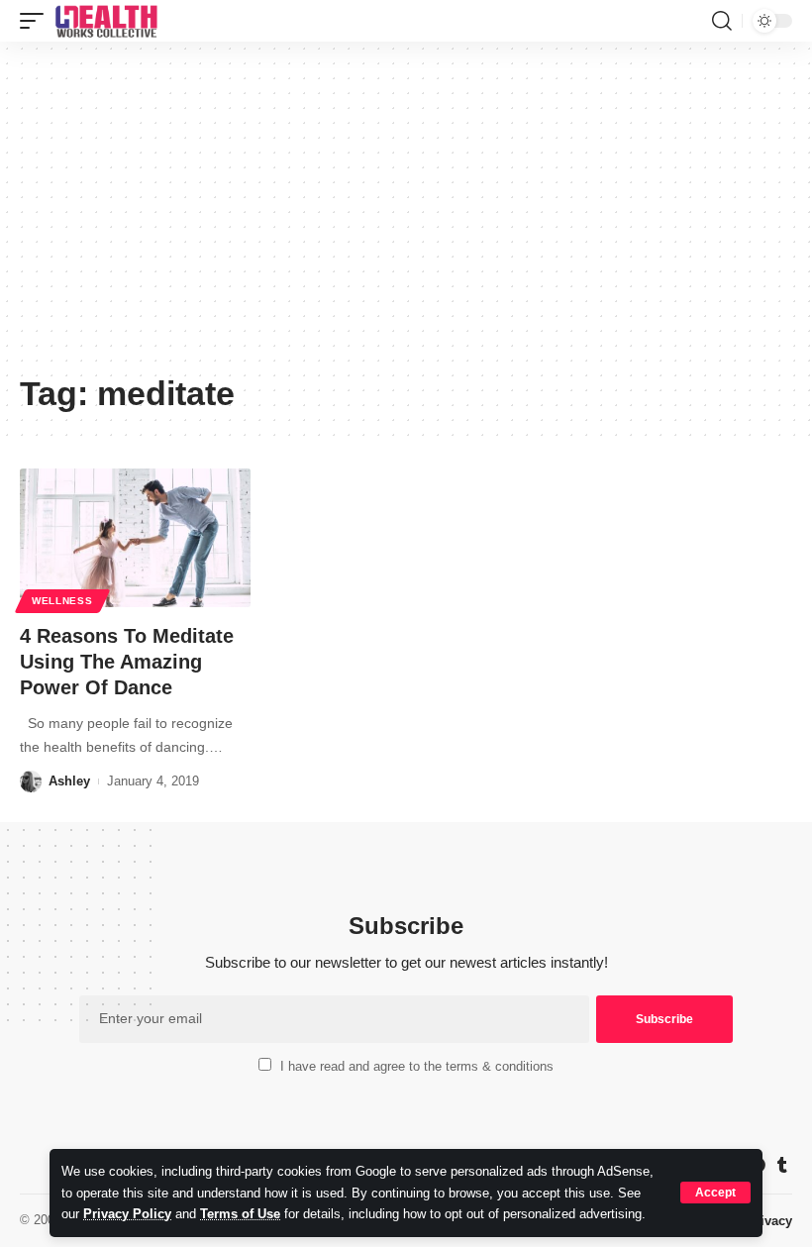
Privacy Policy (127, 1213)
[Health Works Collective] (105, 21)
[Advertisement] (406, 215)
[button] (715, 1192)
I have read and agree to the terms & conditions (417, 1066)
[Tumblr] (782, 1165)
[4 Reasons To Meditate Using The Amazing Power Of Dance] (135, 537)
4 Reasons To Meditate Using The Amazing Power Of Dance (127, 661)
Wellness (62, 600)
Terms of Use (240, 1213)
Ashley (69, 781)
